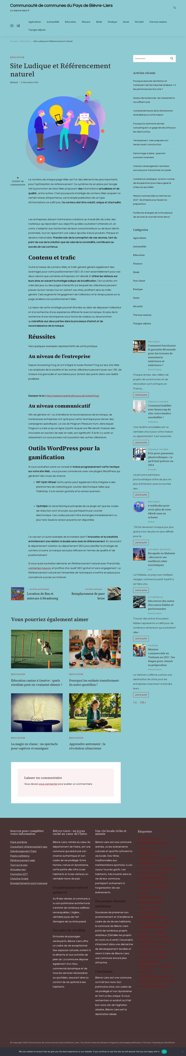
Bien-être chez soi (150, 853)
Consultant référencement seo (28, 846)
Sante (126, 22)
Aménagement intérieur (154, 843)
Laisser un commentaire (17, 182)
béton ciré (169, 858)
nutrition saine (149, 942)
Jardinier (166, 922)
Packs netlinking (19, 856)
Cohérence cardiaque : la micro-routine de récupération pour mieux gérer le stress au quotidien (154, 183)
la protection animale (153, 927)
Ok (164, 1051)
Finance (86, 22)
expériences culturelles (154, 888)
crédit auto (161, 873)
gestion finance (149, 912)
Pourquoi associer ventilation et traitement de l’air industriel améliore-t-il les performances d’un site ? (154, 85)
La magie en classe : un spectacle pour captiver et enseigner (34, 746)
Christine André (19, 878)
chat (163, 863)
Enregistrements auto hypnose (28, 883)
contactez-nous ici (39, 568)
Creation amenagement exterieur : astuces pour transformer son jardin (152, 168)
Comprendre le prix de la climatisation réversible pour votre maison (153, 113)
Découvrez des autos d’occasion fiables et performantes (161, 605)
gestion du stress (150, 908)
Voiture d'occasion (151, 981)
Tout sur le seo (19, 865)
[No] (182, 1051)
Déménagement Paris (23, 851)
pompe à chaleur (149, 962)
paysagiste (168, 942)
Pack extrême (18, 842)
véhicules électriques (153, 986)
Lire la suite (141, 395)
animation (146, 848)
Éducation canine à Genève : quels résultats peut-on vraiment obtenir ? (36, 682)
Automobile (53, 22)
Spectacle (145, 972)
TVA (171, 977)
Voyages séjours (36, 30)
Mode (99, 22)
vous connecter (48, 784)
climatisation (167, 868)
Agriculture (34, 22)
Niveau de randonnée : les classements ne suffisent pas (154, 100)
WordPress (169, 1043)
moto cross (161, 937)
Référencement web (22, 860)
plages (158, 947)
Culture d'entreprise (152, 878)
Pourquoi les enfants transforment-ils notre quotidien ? (94, 682)
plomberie (145, 957)
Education (70, 22)
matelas (144, 932)
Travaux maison (158, 22)
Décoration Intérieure (153, 883)
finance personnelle (152, 898)
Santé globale (148, 967)
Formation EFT (19, 874)
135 (142, 702)
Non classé (139, 280)
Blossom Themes (142, 1043)
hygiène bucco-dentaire (153, 917)
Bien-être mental (149, 858)
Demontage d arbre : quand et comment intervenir (149, 155)
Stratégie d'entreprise (153, 977)
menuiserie (159, 932)
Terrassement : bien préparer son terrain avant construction (150, 142)
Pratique (112, 22)
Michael (14, 82)
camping (144, 863)
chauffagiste (147, 868)
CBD (155, 863)
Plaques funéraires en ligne (156, 952)
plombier (160, 957)
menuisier (145, 937)
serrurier (165, 967)
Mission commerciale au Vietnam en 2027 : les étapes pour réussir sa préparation (152, 200)
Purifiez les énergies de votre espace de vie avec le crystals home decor (152, 215)
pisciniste (145, 947)
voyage (169, 981)
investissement (149, 922)
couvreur (145, 873)
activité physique (148, 839)
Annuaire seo (18, 869)
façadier (144, 893)
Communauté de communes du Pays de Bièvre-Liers (61, 5)
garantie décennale (151, 903)
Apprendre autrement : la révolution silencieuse (87, 746)
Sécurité (139, 22)
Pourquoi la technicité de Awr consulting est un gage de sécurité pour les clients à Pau (154, 127)
